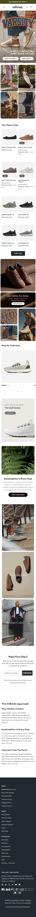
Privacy (18, 903)
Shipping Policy (7, 802)
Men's (4, 385)
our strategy (18, 495)
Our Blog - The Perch (8, 863)
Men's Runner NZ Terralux (23, 181)
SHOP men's (26, 58)
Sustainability (6, 850)
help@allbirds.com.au (9, 789)
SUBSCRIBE (27, 673)
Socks (3, 828)
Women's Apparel (7, 824)
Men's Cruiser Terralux (25, 147)
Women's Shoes (7, 818)
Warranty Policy (7, 796)
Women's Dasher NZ (8, 214)
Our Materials (6, 846)
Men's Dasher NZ (23, 214)
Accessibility (27, 903)
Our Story (5, 843)
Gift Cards (5, 831)
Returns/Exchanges (8, 792)
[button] (4, 7)
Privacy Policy (14, 683)
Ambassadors (6, 856)
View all (18, 253)
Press (3, 859)
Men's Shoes (6, 814)
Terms (24, 683)
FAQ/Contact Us (7, 806)
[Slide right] (22, 391)
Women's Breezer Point (9, 147)
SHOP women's (11, 58)
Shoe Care (5, 853)
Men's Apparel (6, 821)
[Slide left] (13, 391)
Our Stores (5, 840)
